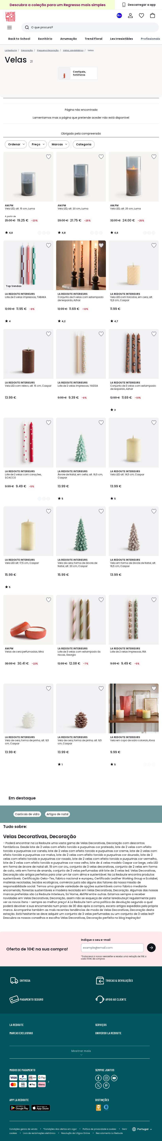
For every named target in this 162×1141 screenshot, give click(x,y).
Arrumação (68, 39)
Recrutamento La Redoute (109, 1133)
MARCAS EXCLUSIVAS (21, 1033)
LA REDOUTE (16, 1025)
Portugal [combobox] (143, 1129)
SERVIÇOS (100, 1025)
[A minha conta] (130, 15)
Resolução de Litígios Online (75, 1133)
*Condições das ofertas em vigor (60, 1129)
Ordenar (14, 144)
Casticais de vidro (27, 814)
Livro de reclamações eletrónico (39, 1133)
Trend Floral (93, 39)
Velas (91, 50)
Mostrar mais (81, 1051)
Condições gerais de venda (23, 1129)
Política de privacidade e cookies (99, 1129)
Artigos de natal (57, 814)
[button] (152, 15)
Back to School (19, 39)
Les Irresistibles (121, 39)
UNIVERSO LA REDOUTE (108, 1033)
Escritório (45, 39)
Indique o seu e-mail (95, 940)
